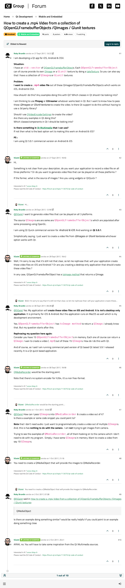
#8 (120, 458)
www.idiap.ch (32, 186)
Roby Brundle (19, 53)
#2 (120, 157)
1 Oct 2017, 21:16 (56, 458)
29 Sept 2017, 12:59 (42, 209)
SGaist (16, 157)
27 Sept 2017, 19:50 (57, 157)
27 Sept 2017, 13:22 (42, 53)
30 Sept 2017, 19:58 (57, 367)
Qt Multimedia (44, 128)
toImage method (71, 274)
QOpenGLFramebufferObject (58, 67)
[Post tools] (118, 149)
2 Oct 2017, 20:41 (56, 539)
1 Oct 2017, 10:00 (41, 409)
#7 (120, 409)
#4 (120, 256)
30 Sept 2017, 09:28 (42, 305)
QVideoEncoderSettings (39, 114)
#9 (120, 494)
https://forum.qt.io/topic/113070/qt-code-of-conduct (62, 188)
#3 (120, 209)
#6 (120, 367)
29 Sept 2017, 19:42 (57, 256)
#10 (119, 539)
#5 (120, 305)
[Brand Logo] (25, 6)
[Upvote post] (107, 149)
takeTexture (93, 71)
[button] (4, 584)
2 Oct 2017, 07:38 (41, 494)
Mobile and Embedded (29, 34)
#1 (120, 53)
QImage (48, 71)
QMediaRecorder (22, 372)
